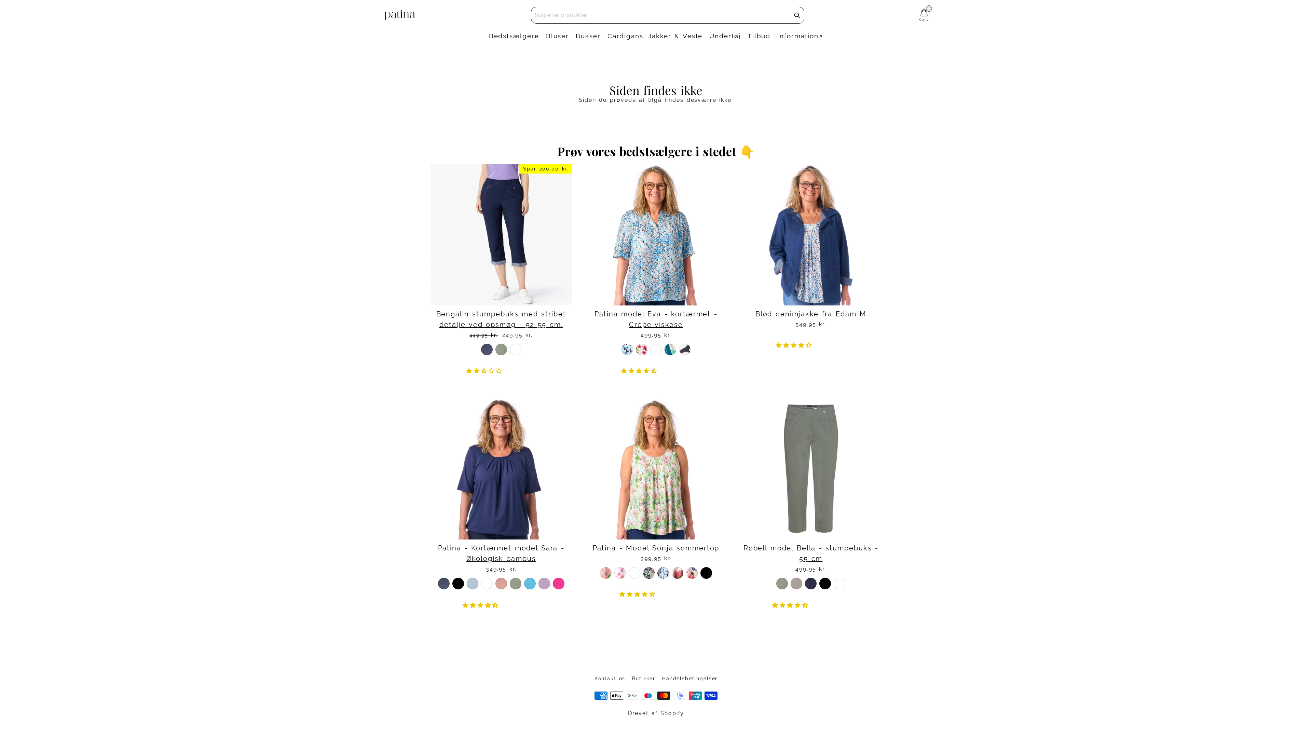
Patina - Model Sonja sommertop (656, 548)
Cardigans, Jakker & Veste (655, 36)
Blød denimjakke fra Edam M (810, 314)
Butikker (643, 678)
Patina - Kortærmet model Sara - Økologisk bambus (501, 553)
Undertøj (724, 36)
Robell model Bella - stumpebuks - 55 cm (810, 553)
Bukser (588, 36)
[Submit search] (797, 15)
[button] (485, 371)
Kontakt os (610, 678)
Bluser (557, 36)
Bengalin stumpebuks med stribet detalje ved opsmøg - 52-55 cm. (501, 319)
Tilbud (759, 36)
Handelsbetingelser (690, 678)
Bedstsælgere (514, 36)
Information (797, 36)
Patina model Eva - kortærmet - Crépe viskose (655, 319)
